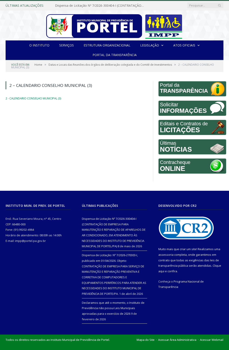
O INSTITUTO (39, 45)
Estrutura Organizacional (107, 45)
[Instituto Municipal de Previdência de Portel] (115, 25)
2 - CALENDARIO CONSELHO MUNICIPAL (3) (33, 98)
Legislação (149, 45)
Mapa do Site (146, 340)
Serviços (66, 45)
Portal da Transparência (115, 55)
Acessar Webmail (211, 340)
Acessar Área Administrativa (177, 340)
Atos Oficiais (184, 45)
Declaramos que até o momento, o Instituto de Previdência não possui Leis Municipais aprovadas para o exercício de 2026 (113, 308)
